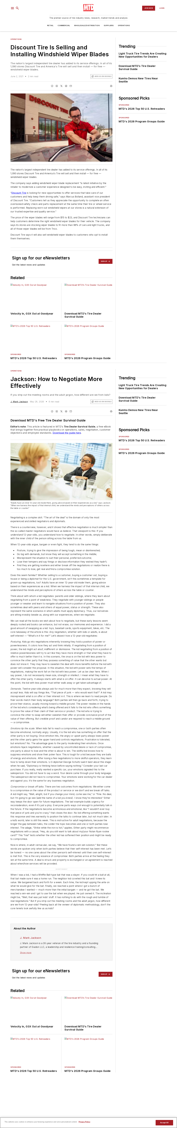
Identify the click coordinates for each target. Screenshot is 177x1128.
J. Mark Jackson (19, 401)
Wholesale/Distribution (87, 25)
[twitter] (61, 86)
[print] (111, 86)
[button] (12, 8)
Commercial (64, 25)
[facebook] (52, 86)
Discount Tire (18, 192)
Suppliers (109, 25)
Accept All (164, 1123)
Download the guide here (67, 432)
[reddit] (66, 86)
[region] (88, 1122)
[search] (17, 8)
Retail (50, 25)
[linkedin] (56, 86)
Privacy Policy (84, 1122)
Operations (124, 25)
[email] (70, 86)
